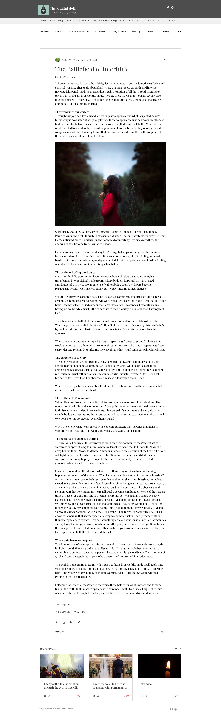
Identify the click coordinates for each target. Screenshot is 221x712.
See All (178, 648)
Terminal (146, 684)
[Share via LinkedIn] (71, 622)
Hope (84, 612)
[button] (52, 20)
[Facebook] (167, 7)
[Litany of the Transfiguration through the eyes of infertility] (62, 666)
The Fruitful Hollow (64, 8)
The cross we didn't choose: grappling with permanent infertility (109, 685)
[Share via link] (78, 622)
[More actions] (164, 60)
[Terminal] (159, 666)
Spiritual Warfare (64, 612)
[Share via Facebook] (56, 622)
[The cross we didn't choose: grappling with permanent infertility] (111, 666)
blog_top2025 (63, 604)
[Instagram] (172, 7)
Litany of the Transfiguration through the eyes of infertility (61, 685)
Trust (77, 612)
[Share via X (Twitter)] (64, 622)
